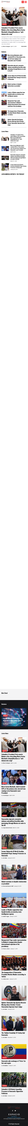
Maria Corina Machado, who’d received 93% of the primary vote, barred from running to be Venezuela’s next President (16, 57)
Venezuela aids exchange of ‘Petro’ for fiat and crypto (13, 1062)
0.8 (2, 299)
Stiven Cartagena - (7, 46)
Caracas (4, 24)
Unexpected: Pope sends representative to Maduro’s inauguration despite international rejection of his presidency (16, 103)
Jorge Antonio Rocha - (8, 827)
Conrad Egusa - (6, 795)
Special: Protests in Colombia (9, 592)
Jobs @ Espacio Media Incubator (14, 1117)
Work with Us (14, 1116)
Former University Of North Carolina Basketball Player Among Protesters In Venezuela (17, 77)
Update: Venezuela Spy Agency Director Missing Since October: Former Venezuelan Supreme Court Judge (16, 122)
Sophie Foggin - (6, 916)
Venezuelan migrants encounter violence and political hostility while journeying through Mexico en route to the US (17, 68)
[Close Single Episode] (12, 509)
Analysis (5, 715)
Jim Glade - (5, 858)
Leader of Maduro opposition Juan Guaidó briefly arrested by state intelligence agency (16, 94)
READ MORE (24, 46)
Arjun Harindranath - (8, 723)
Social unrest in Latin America (9, 605)
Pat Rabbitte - (6, 1065)
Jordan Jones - (6, 979)
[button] (14, 401)
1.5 (2, 304)
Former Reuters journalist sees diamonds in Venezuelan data (12, 719)
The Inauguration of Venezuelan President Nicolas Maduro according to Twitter (17, 113)
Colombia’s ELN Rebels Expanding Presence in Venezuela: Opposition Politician (12, 1091)
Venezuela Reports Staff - (8, 886)
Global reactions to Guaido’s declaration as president (15, 85)
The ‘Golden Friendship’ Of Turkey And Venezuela (13, 1034)
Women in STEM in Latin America (10, 573)
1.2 (2, 302)
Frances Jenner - (6, 948)
